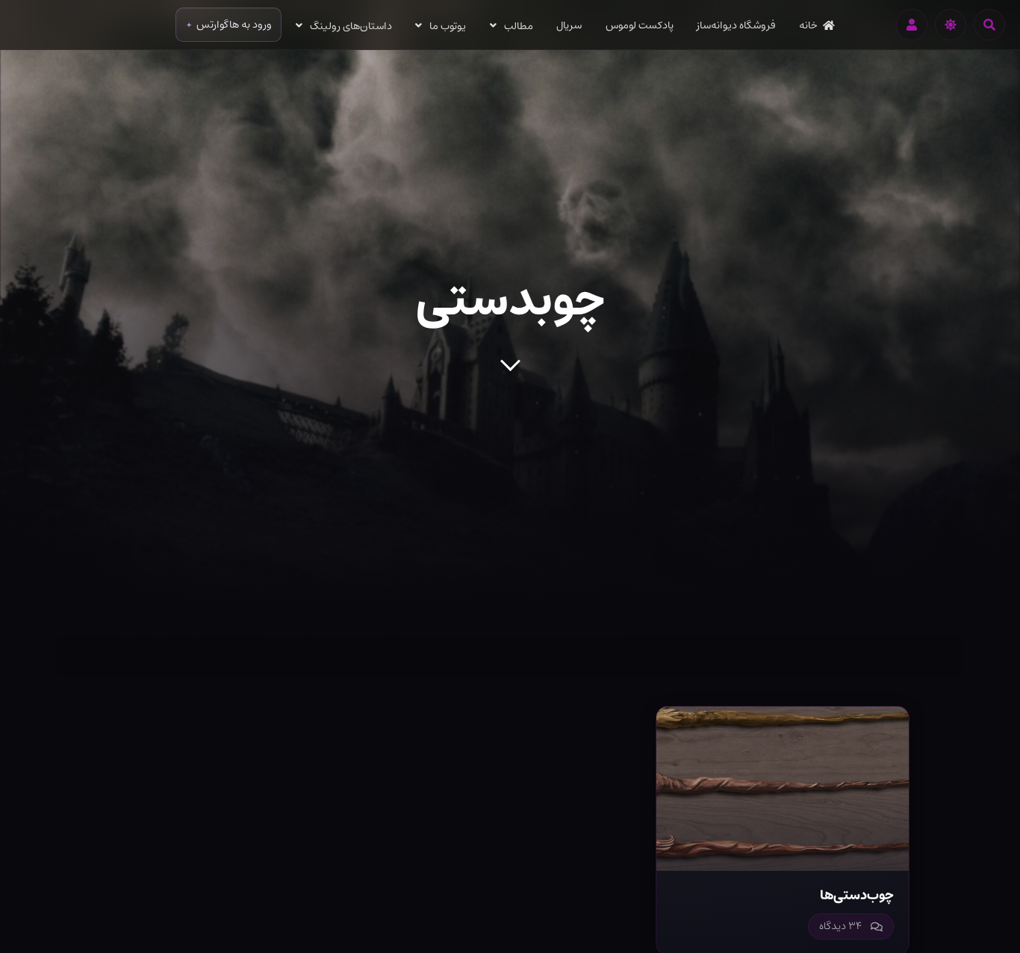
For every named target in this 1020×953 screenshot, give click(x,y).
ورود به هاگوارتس (234, 25)
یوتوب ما (447, 26)
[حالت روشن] (950, 24)
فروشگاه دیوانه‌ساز (736, 25)
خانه (808, 25)
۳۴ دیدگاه (840, 926)
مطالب (518, 26)
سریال (569, 25)
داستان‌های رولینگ (351, 26)
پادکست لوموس (640, 25)
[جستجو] (989, 24)
